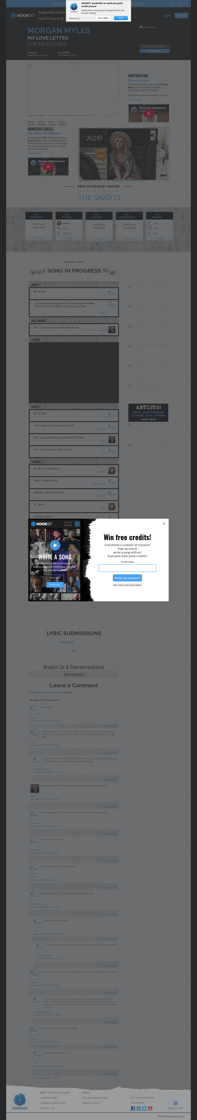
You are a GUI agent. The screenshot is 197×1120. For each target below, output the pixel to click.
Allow (121, 18)
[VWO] (81, 18)
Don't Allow (103, 18)
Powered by (73, 18)
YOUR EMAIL (127, 562)
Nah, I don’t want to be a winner (127, 585)
